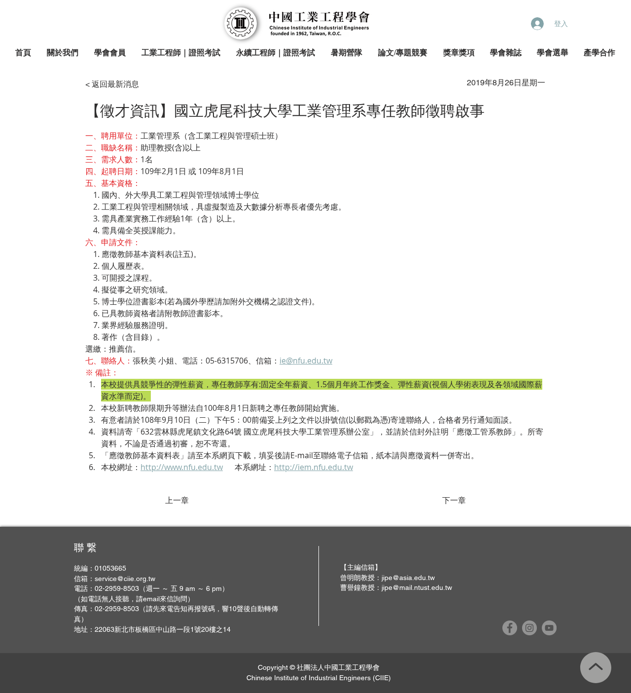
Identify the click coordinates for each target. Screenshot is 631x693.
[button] (63, 53)
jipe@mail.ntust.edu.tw (417, 587)
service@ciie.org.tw (125, 579)
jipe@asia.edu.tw (408, 578)
